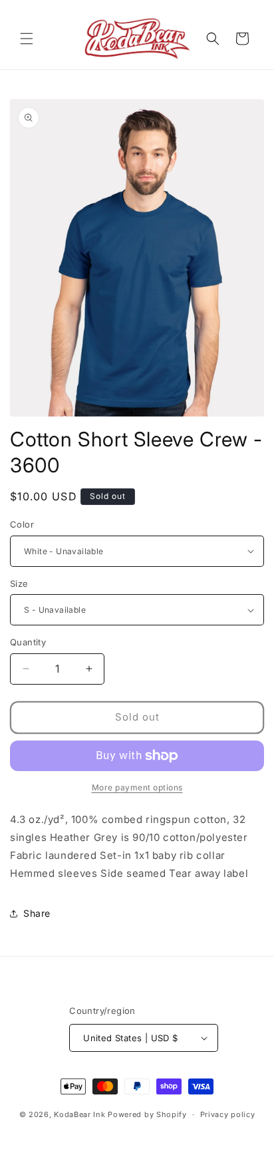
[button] (26, 38)
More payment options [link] (137, 787)
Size (19, 583)
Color (22, 524)
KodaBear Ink (79, 1114)
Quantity (28, 642)
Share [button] (37, 913)
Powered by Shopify (147, 1114)
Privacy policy (227, 1114)
